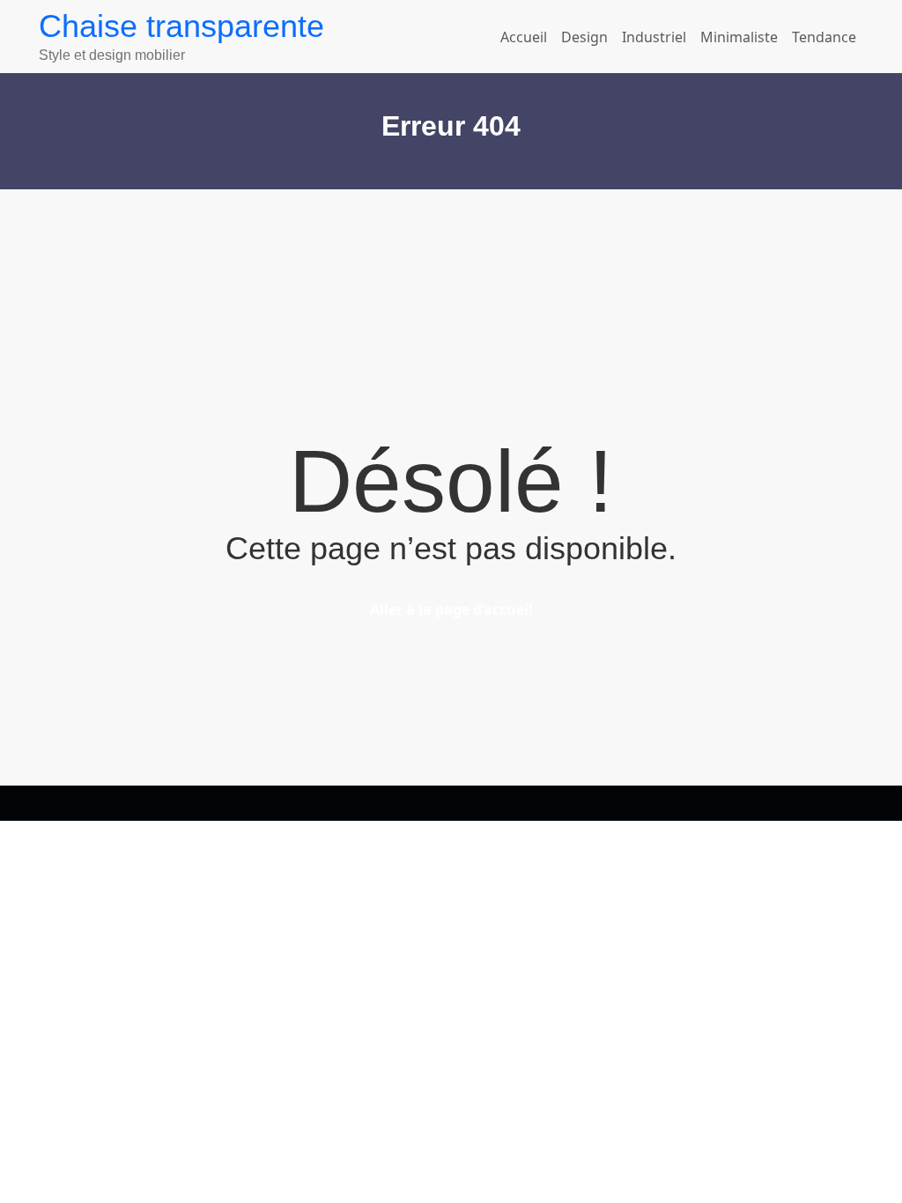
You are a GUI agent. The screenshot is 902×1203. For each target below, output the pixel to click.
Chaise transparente (181, 26)
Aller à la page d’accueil (451, 609)
